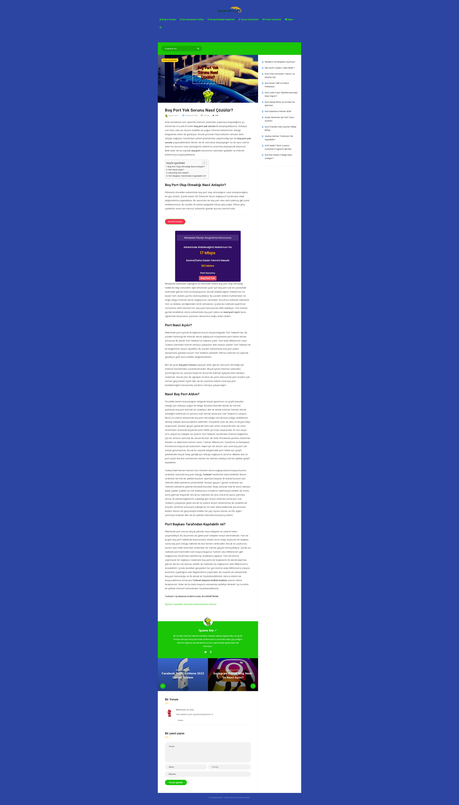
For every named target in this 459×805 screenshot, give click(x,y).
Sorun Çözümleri (249, 19)
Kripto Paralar (168, 19)
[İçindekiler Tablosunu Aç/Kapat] (203, 163)
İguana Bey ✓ (208, 630)
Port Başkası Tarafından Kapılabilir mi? (187, 176)
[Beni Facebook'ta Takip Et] (211, 652)
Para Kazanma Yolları (192, 19)
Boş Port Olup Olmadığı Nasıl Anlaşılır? (186, 166)
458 (216, 115)
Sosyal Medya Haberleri (222, 19)
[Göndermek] (198, 48)
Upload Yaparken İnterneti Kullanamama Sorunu (190, 604)
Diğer (290, 19)
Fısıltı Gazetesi (273, 19)
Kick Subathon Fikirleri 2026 (278, 111)
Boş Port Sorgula (175, 222)
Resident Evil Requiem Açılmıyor (280, 61)
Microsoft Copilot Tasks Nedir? (279, 67)
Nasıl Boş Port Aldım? (178, 173)
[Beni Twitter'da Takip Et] (205, 652)
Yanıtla (180, 720)
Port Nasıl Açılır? (176, 169)
